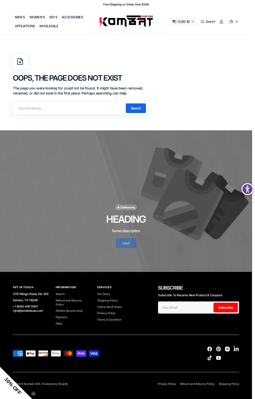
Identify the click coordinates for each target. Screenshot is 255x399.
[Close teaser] (33, 394)
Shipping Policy (107, 300)
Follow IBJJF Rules (109, 307)
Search (136, 108)
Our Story (103, 294)
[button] (207, 21)
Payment (61, 317)
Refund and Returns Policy (69, 302)
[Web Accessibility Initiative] (247, 189)
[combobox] (80, 108)
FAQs (59, 323)
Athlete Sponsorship (69, 310)
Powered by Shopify (55, 383)
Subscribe (225, 307)
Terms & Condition (109, 319)
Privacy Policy (106, 313)
